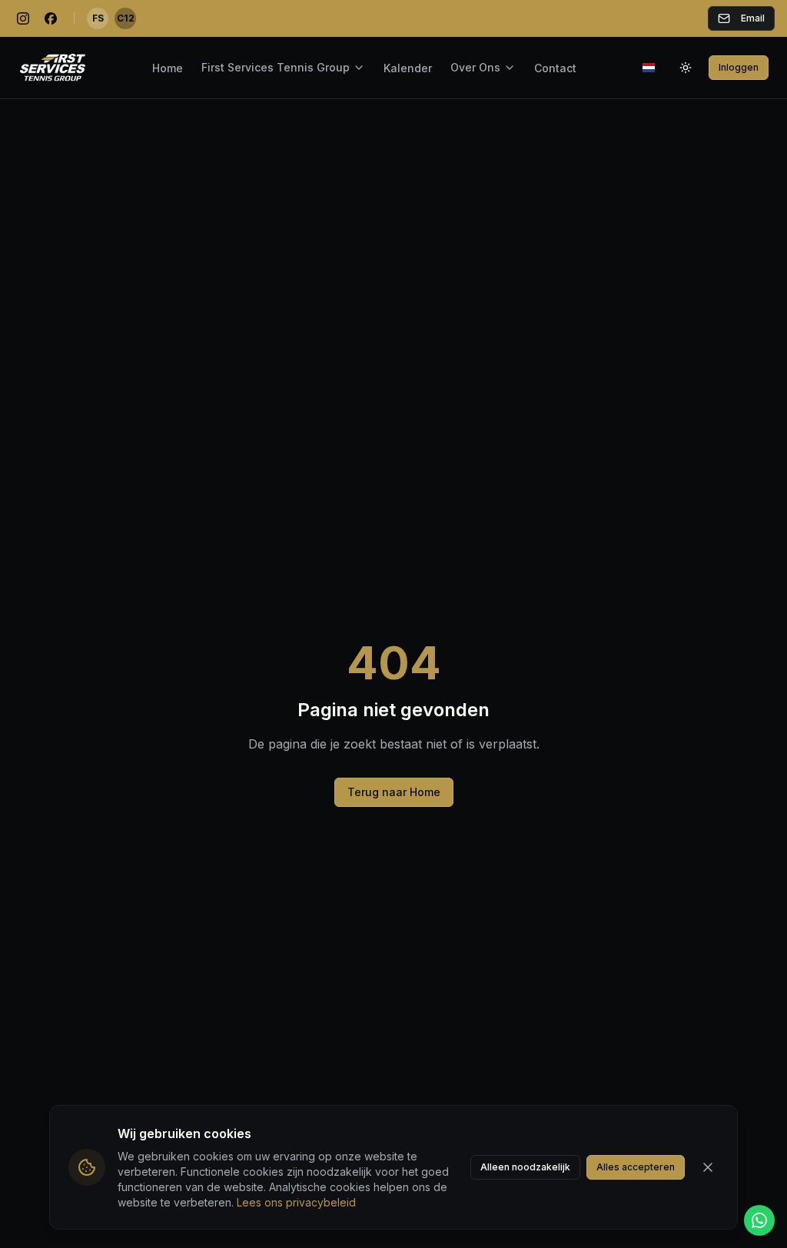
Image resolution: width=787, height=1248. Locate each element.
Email (753, 18)
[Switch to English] (648, 67)
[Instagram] (23, 18)
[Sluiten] (708, 1167)
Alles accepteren (635, 1167)
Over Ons (475, 67)
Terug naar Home (393, 791)
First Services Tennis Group (275, 67)
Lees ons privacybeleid (296, 1202)
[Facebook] (50, 18)
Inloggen (739, 67)
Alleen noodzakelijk (525, 1167)
